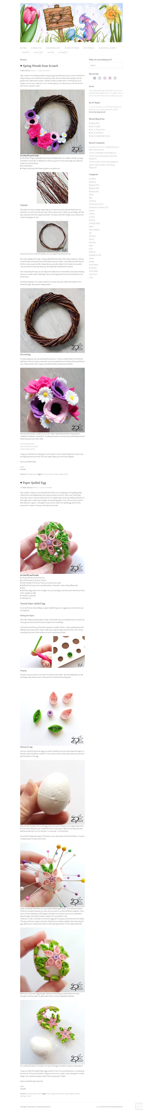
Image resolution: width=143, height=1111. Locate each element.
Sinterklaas (93, 268)
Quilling (22, 1096)
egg (53, 1094)
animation (92, 178)
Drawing (92, 220)
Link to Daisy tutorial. (27, 449)
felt (47, 474)
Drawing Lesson (94, 223)
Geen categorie (94, 229)
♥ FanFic (26, 52)
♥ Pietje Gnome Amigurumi (106, 153)
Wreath (65, 474)
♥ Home (23, 48)
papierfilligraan (69, 1094)
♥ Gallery (38, 52)
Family (98, 1107)
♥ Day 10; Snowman (96, 133)
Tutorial (56, 474)
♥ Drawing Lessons (107, 48)
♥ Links (51, 52)
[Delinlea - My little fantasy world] (71, 40)
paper (62, 1094)
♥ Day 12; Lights (94, 126)
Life (90, 233)
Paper (40, 1094)
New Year (92, 242)
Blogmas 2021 (94, 191)
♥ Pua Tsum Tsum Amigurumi (107, 162)
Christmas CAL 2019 (96, 204)
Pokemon (92, 252)
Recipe (91, 258)
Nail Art (91, 239)
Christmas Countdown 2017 (99, 207)
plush (91, 249)
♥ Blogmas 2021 (53, 48)
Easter (35, 474)
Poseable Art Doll (95, 255)
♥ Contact (63, 52)
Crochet (92, 217)
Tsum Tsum (93, 274)
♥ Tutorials (89, 48)
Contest (91, 210)
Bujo (90, 198)
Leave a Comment (44, 71)
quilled (77, 1094)
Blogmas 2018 (94, 185)
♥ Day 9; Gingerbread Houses (99, 136)
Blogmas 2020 (94, 188)
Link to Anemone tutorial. (29, 446)
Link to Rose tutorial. (27, 444)
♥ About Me (36, 48)
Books (91, 194)
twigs (61, 474)
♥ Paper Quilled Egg (33, 482)
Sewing (91, 261)
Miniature (92, 236)
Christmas (92, 201)
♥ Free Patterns (72, 48)
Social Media (93, 271)
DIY (44, 474)
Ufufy (91, 277)
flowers (50, 474)
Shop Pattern (93, 264)
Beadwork (92, 182)
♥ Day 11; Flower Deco (97, 129)
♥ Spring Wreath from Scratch (39, 65)
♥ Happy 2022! (94, 123)
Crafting (29, 474)
